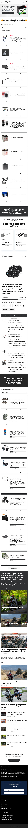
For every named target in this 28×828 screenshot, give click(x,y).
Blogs (2, 806)
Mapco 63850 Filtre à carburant (16, 165)
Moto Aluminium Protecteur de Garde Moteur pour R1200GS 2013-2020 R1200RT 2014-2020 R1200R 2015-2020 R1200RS (17, 181)
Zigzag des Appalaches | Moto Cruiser (16, 735)
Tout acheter (4, 804)
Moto (2, 662)
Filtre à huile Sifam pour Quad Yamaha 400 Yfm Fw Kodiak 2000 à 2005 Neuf (18, 95)
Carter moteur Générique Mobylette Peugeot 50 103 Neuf (17, 52)
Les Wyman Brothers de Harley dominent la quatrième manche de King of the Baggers (13, 705)
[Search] (20, 2)
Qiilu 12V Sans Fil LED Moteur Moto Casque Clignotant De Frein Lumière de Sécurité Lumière (17, 109)
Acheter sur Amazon (8, 309)
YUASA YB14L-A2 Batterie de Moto (17, 137)
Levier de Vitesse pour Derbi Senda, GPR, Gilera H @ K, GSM (17, 80)
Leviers (9, 350)
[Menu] (1, 2)
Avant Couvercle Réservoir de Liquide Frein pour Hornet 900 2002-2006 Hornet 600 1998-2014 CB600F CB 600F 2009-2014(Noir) (18, 67)
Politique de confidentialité (7, 815)
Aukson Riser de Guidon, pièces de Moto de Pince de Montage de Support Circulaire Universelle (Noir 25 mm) (17, 464)
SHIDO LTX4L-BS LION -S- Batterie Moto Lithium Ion (18, 194)
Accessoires (10, 360)
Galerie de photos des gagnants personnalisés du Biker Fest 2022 (14, 650)
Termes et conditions (6, 817)
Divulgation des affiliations (7, 819)
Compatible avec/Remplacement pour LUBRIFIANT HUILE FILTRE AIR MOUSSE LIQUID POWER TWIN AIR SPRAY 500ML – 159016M (17, 433)
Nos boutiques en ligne (6, 808)
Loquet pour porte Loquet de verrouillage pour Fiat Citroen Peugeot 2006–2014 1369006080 (17, 417)
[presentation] (2, 235)
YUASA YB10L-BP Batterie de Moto (16, 151)
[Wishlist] (23, 2)
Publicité (3, 810)
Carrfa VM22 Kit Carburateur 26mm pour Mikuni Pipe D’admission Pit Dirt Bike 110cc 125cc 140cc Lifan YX (18, 449)
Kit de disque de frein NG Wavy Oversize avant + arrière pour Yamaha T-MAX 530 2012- (17, 557)
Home (2, 803)
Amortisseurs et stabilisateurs (14, 334)
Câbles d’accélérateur (12, 318)
